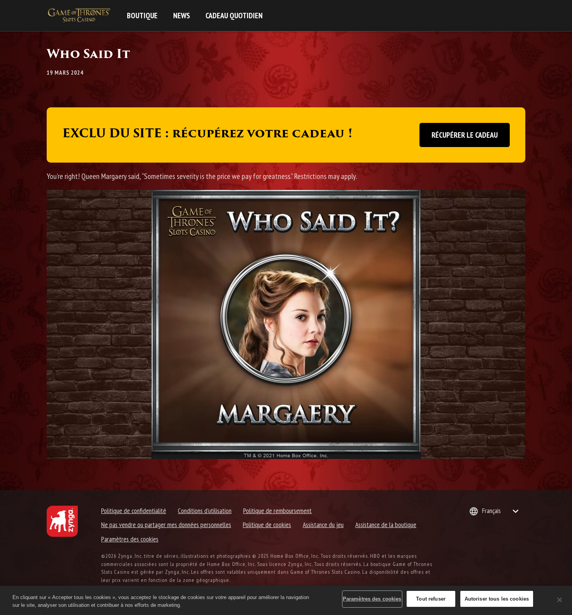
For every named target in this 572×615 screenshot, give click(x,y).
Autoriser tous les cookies (497, 599)
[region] (286, 600)
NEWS (181, 16)
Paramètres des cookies (129, 538)
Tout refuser (431, 599)
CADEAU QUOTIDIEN (234, 16)
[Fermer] (559, 599)
